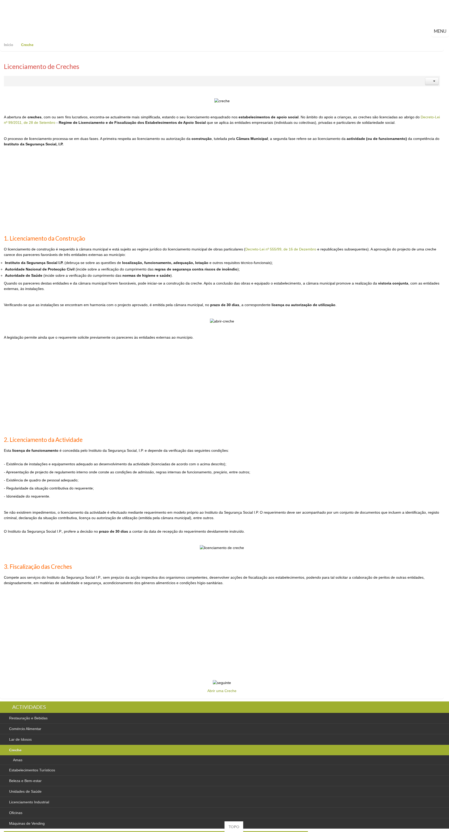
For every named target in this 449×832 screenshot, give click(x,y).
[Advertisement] (222, 194)
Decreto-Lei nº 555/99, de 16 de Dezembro (280, 249)
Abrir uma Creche (221, 691)
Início (8, 44)
